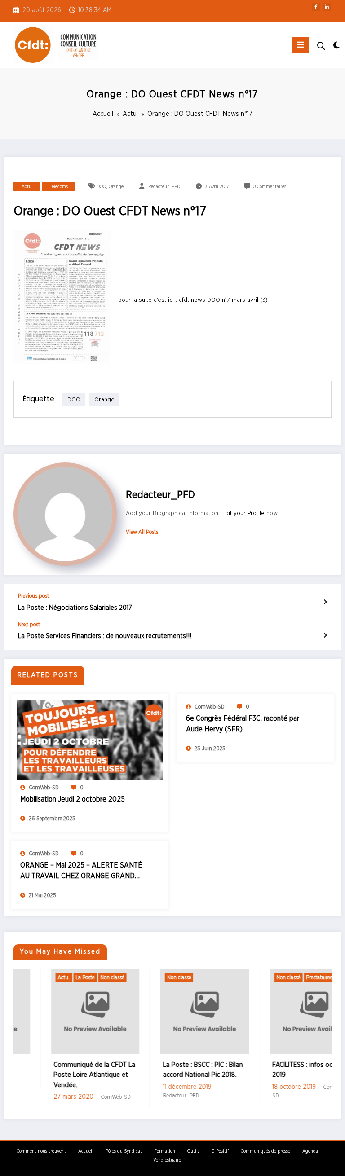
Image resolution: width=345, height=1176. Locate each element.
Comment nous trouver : (41, 1151)
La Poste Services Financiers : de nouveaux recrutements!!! (104, 636)
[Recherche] (321, 46)
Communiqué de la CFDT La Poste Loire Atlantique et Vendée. (62, 1074)
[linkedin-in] (327, 7)
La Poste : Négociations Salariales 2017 (75, 607)
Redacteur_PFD (164, 187)
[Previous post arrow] (325, 602)
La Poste (53, 977)
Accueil (85, 1151)
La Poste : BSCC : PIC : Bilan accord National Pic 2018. (171, 1070)
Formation (164, 1151)
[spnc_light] (335, 46)
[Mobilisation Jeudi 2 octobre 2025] (90, 739)
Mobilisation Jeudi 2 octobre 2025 (72, 799)
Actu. (27, 187)
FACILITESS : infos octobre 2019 (278, 1070)
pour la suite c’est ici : (148, 300)
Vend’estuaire (167, 1160)
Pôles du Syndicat (124, 1151)
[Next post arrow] (325, 635)
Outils (193, 1151)
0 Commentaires (269, 187)
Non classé (80, 977)
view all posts (142, 532)
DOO (101, 187)
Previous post (33, 596)
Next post (29, 624)
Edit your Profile (243, 513)
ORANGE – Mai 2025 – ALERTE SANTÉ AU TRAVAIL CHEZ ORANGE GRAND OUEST (81, 871)
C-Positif (220, 1151)
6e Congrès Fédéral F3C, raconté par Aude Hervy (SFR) (242, 724)
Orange (116, 187)
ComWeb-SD (44, 787)
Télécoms (59, 187)
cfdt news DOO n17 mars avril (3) (223, 300)
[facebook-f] (316, 7)
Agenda (310, 1151)
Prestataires (287, 977)
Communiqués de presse (265, 1151)
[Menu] (300, 45)
